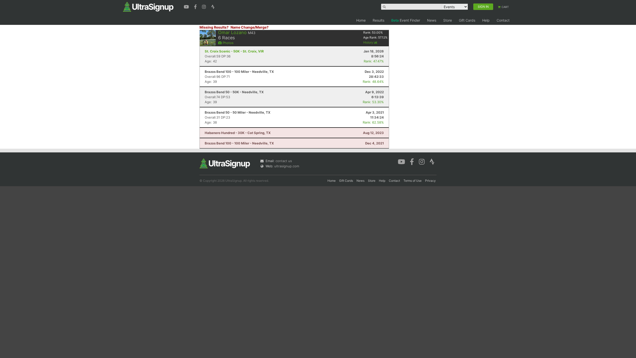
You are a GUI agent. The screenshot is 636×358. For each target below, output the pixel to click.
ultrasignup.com (286, 166)
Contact (503, 20)
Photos (228, 43)
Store (447, 20)
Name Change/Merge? (250, 27)
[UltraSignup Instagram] (204, 6)
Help (486, 20)
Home (361, 20)
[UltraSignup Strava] (213, 6)
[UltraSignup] (148, 6)
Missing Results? (214, 27)
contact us (284, 161)
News (431, 20)
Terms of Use (412, 180)
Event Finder (405, 20)
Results (378, 20)
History (368, 42)
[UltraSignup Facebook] (196, 6)
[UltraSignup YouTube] (187, 6)
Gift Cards (467, 20)
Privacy (430, 180)
